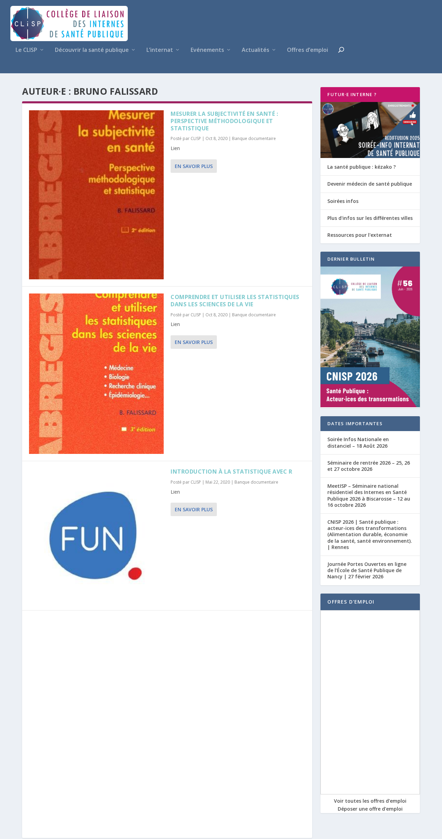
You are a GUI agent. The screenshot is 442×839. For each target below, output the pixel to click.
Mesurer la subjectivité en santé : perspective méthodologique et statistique (224, 121)
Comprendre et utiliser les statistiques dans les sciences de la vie (235, 300)
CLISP (196, 138)
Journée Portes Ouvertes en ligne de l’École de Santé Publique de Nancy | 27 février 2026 (366, 570)
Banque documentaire (254, 138)
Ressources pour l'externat (359, 235)
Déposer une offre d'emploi (370, 808)
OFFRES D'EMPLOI (350, 601)
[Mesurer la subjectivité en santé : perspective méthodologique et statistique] (96, 194)
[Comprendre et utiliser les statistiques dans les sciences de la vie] (96, 373)
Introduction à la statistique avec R (231, 471)
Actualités (255, 50)
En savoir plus (194, 166)
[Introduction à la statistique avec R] (96, 535)
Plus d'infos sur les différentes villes (370, 218)
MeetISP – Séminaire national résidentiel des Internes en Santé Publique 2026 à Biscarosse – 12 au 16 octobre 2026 (368, 495)
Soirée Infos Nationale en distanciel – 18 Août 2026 (358, 442)
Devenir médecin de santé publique (369, 183)
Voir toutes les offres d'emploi (370, 801)
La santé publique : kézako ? (361, 167)
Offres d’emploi (307, 50)
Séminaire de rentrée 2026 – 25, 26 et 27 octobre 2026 (368, 465)
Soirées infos (342, 201)
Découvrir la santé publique (92, 50)
